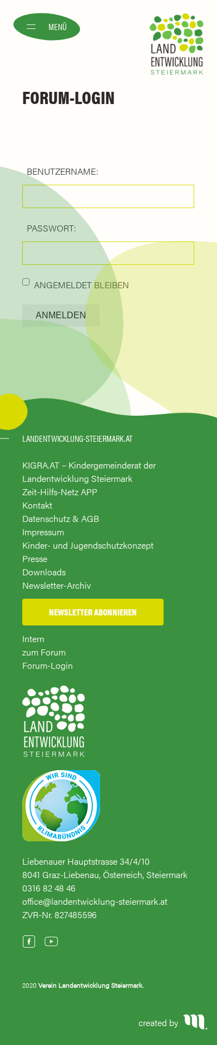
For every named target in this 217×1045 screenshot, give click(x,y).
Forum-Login (47, 665)
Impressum (43, 531)
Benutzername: (62, 171)
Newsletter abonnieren (93, 611)
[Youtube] (51, 941)
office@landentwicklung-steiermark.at (94, 901)
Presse (34, 558)
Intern (33, 638)
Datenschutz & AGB (60, 518)
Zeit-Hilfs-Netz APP (59, 491)
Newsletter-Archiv (56, 585)
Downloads (44, 571)
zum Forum (44, 651)
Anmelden (61, 315)
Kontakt (37, 505)
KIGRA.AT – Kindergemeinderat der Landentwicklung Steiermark (89, 472)
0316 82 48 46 (49, 887)
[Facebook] (29, 941)
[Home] (53, 726)
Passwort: (51, 227)
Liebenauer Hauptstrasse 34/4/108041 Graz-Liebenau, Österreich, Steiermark (105, 868)
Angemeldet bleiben (81, 284)
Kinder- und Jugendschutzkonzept (88, 545)
